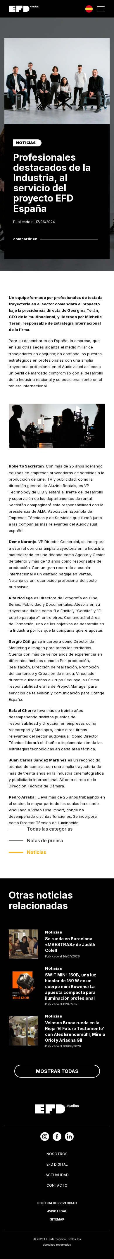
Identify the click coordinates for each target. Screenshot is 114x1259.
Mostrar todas (57, 1071)
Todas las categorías (49, 829)
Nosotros (57, 1154)
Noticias (36, 852)
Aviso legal (57, 1211)
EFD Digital (57, 1164)
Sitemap (57, 1219)
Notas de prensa (45, 840)
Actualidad (57, 1175)
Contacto (57, 1185)
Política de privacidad (57, 1203)
